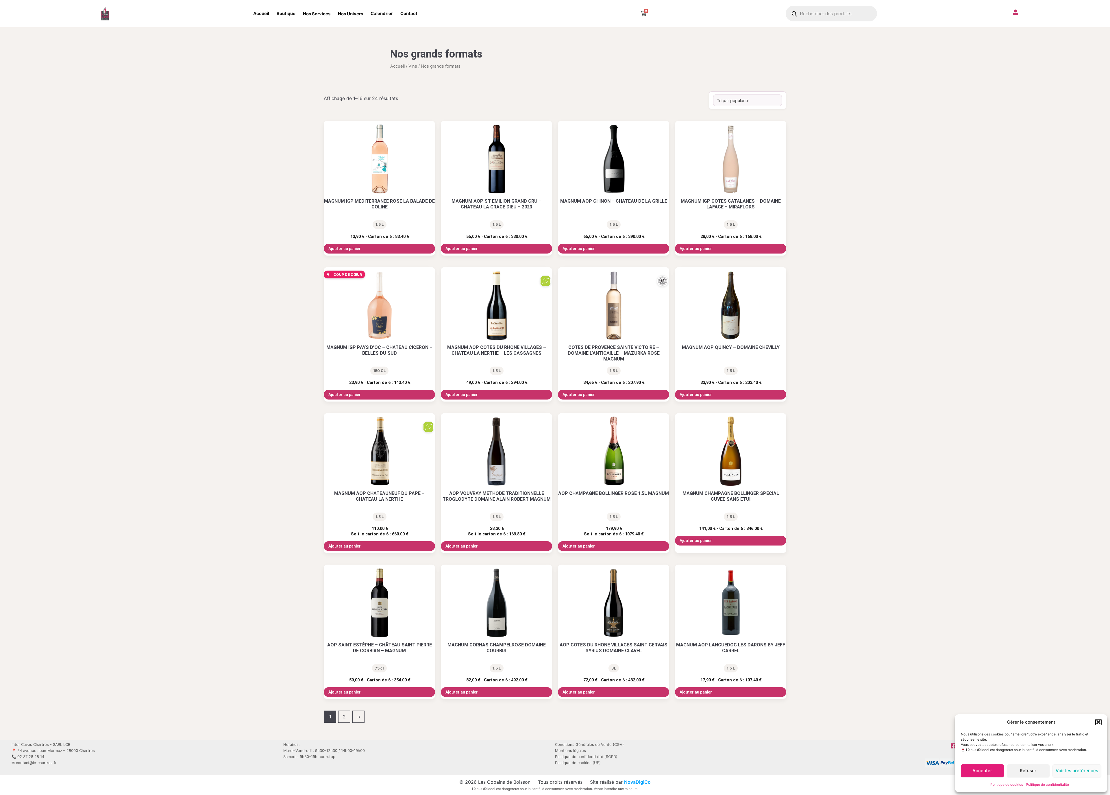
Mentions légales (570, 750)
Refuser (1028, 770)
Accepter (982, 770)
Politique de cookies (1006, 784)
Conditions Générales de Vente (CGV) (589, 744)
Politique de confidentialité (1047, 784)
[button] (1098, 722)
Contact (408, 13)
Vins (412, 66)
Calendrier (382, 13)
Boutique (286, 13)
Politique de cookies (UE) (578, 762)
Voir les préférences (1077, 770)
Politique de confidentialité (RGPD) (586, 756)
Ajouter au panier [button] (344, 248)
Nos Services (316, 13)
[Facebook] (953, 746)
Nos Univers (350, 13)
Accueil (261, 13)
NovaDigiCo (637, 782)
